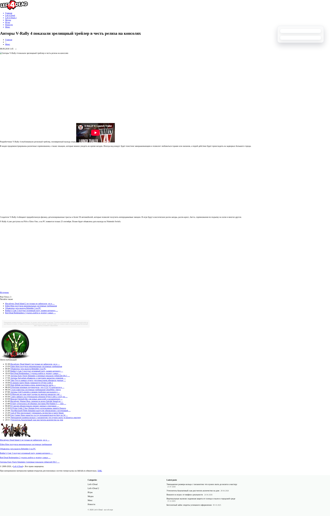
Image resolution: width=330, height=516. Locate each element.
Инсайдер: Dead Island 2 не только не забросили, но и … (30, 303)
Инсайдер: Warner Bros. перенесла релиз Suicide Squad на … (36, 401)
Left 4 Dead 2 (93, 488)
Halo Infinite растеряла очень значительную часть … (33, 385)
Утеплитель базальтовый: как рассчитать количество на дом (36, 420)
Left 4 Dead (18, 466)
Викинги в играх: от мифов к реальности (19, 324)
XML (99, 471)
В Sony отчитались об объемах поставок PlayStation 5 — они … (38, 404)
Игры (90, 492)
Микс (7, 44)
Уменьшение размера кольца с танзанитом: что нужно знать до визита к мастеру (28, 322)
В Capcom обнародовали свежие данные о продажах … (34, 406)
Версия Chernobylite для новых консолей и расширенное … (36, 399)
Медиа (90, 496)
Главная (8, 40)
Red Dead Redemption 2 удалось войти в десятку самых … (30, 313)
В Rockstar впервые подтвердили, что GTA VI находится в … (37, 387)
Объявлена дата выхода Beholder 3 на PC (23, 308)
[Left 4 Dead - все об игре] (14, 9)
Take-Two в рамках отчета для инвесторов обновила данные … (38, 380)
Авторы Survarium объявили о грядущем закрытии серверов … (38, 378)
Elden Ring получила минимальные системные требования (31, 306)
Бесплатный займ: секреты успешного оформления (189, 505)
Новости (91, 504)
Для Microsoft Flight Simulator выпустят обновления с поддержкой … (40, 410)
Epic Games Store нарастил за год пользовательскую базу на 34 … (39, 415)
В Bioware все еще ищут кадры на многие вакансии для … (36, 394)
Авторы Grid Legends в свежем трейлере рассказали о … (35, 392)
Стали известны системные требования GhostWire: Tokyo (35, 390)
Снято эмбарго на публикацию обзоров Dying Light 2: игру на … (39, 397)
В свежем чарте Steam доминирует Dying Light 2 (31, 383)
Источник (4, 292)
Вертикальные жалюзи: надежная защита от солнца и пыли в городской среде (56, 324)
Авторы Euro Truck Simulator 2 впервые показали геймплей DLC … (40, 376)
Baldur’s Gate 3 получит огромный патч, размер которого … (31, 310)
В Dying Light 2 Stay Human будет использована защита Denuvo (38, 408)
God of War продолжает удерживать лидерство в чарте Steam (37, 413)
